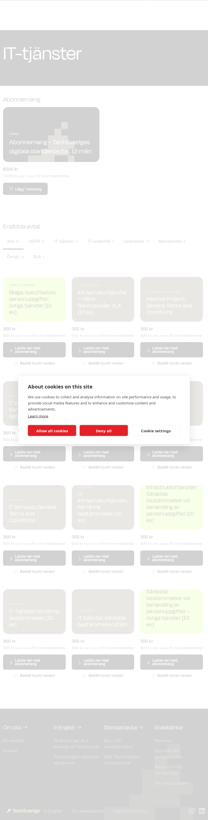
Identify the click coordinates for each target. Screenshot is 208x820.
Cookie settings (156, 430)
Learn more (38, 416)
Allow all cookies (52, 430)
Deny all (104, 430)
